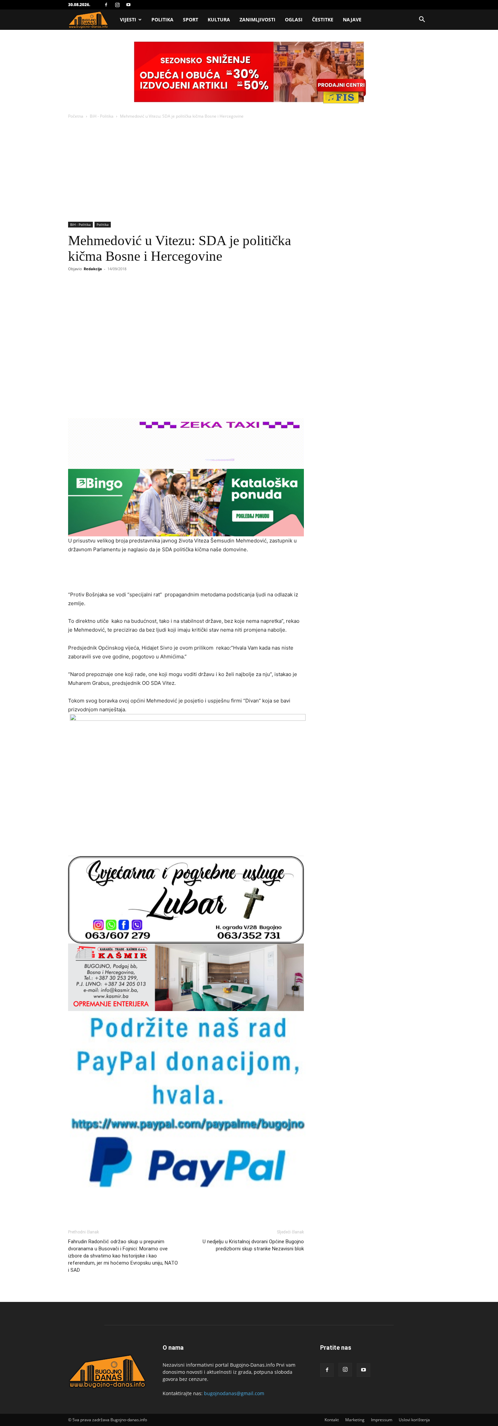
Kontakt (332, 1420)
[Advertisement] (249, 170)
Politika (162, 19)
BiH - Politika (101, 116)
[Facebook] (106, 4)
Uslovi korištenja (414, 1420)
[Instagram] (117, 4)
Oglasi (294, 19)
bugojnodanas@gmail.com (234, 1393)
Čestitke (322, 19)
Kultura (219, 19)
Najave (352, 19)
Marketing (355, 1420)
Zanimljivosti (257, 19)
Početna (75, 116)
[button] (422, 20)
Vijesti (128, 19)
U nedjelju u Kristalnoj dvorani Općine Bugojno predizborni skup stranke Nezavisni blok (253, 1245)
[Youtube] (128, 4)
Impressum (381, 1420)
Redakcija (93, 268)
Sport (190, 19)
